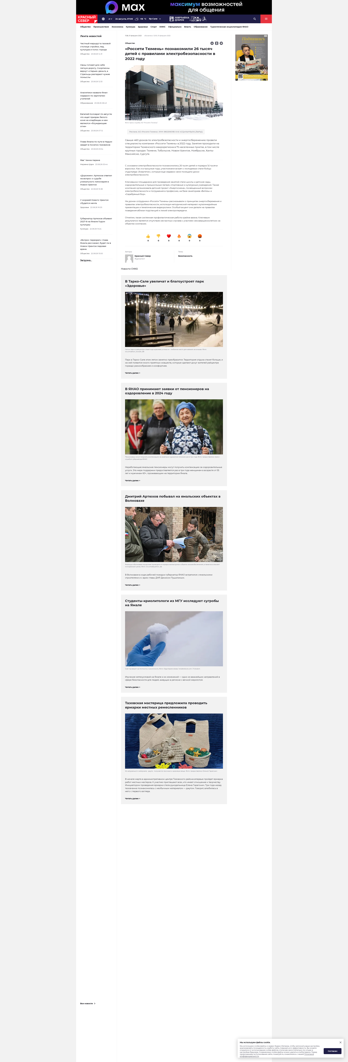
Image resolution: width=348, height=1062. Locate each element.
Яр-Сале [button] (153, 19)
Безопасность (185, 256)
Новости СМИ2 (129, 269)
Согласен (332, 1051)
